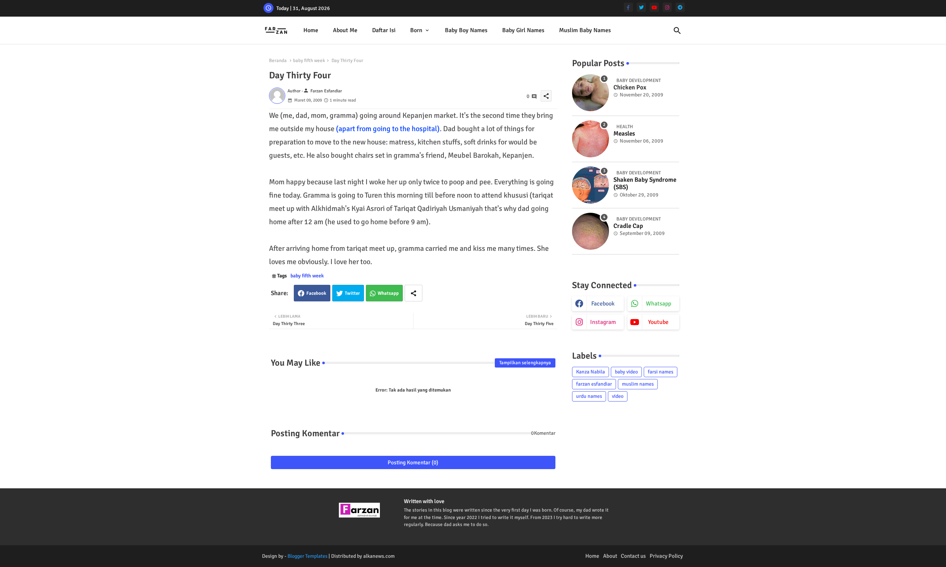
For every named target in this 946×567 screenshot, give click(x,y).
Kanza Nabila (590, 372)
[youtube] (654, 7)
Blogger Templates (307, 556)
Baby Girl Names (523, 30)
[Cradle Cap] (590, 231)
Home (310, 30)
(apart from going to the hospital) (388, 128)
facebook (603, 303)
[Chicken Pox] (590, 92)
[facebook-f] (628, 7)
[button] (677, 30)
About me (345, 30)
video (617, 396)
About (610, 556)
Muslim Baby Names (585, 30)
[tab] (311, 30)
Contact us (633, 556)
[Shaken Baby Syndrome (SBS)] (590, 185)
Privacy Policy (666, 556)
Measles (624, 133)
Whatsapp (388, 293)
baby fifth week (309, 61)
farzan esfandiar (594, 384)
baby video (626, 372)
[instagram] (667, 7)
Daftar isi (383, 30)
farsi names (660, 372)
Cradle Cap (628, 226)
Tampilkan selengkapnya (525, 363)
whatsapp (658, 303)
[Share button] (413, 293)
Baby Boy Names (466, 30)
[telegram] (680, 7)
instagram (603, 322)
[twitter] (641, 7)
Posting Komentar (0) (413, 462)
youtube (658, 322)
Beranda (278, 61)
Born (416, 30)
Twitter (352, 293)
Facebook (316, 293)
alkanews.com (379, 556)
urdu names (589, 396)
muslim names (638, 384)
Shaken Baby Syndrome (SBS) (644, 183)
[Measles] (590, 138)
